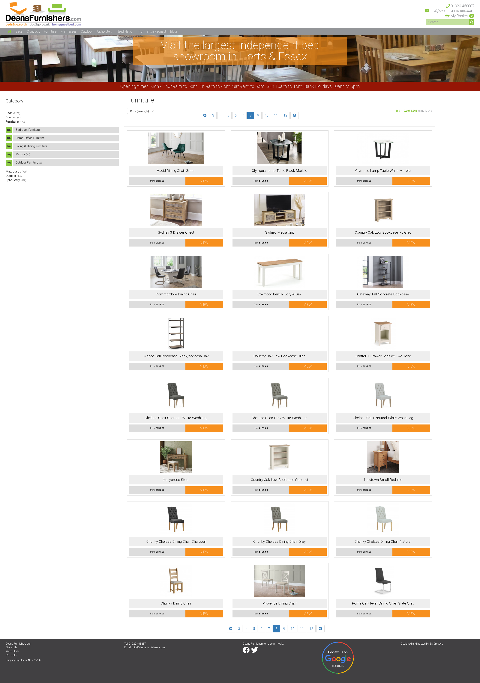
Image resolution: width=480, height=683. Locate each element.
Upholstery (16, 180)
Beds (13, 113)
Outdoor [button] (87, 31)
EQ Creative (436, 643)
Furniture (16, 121)
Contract (14, 117)
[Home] (43, 13)
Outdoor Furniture (29, 162)
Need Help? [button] (125, 31)
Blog (173, 31)
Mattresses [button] (69, 31)
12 (285, 115)
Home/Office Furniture (30, 138)
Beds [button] (19, 31)
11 (276, 115)
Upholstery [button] (104, 31)
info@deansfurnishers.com (148, 647)
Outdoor (14, 176)
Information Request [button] (151, 31)
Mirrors (23, 154)
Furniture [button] (50, 31)
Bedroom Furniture (28, 130)
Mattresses (16, 171)
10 (266, 115)
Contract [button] (33, 31)
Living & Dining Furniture (31, 146)
